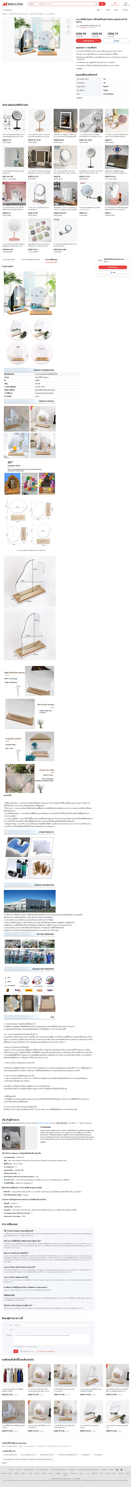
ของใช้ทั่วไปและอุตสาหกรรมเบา (18, 14)
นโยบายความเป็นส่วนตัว (42, 1469)
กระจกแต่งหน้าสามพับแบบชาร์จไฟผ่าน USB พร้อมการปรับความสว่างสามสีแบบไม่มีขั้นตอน (39, 172)
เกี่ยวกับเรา (11, 1469)
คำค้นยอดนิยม (72, 1469)
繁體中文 (24, 1473)
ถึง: (11, 1330)
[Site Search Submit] (102, 4)
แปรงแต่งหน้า (85, 1455)
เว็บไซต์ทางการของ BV (44, 1123)
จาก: (11, 1325)
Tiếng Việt (121, 1473)
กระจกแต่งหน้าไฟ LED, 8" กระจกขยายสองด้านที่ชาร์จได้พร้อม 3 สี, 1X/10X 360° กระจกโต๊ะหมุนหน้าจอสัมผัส (39, 136)
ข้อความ (19, 1469)
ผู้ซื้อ (98, 10)
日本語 (30, 1473)
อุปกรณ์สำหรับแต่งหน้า (37, 14)
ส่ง (16, 1351)
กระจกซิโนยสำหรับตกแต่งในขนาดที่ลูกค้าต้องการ (13, 172)
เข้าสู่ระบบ (126, 5)
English (10, 1473)
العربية (87, 1473)
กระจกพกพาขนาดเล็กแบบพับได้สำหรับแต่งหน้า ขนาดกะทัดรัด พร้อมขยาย (116, 135)
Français (37, 1473)
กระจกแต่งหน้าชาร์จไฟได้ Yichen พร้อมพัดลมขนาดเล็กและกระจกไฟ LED (116, 208)
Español (44, 1473)
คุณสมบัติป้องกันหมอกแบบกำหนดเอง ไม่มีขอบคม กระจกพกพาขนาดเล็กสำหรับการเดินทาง (39, 245)
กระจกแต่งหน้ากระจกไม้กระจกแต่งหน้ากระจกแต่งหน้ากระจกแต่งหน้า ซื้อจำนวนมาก (28, 1459)
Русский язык (73, 1473)
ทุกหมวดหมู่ (8, 10)
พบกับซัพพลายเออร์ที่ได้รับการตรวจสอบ (88, 1469)
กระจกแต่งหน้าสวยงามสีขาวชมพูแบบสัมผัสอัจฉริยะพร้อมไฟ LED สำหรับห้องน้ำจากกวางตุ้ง (13, 245)
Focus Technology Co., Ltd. (67, 1478)
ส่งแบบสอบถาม (88, 41)
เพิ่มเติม (4, 1463)
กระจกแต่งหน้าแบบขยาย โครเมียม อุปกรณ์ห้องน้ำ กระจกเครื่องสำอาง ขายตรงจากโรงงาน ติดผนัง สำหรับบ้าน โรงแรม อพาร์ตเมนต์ (90, 136)
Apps (115, 10)
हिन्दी (101, 1473)
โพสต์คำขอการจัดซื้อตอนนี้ (45, 1351)
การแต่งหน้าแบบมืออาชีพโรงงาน (67, 1455)
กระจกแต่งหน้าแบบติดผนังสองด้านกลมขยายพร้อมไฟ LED (65, 245)
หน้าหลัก (4, 14)
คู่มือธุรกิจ (111, 1469)
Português (58, 1473)
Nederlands (95, 1473)
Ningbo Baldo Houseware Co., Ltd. (90, 25)
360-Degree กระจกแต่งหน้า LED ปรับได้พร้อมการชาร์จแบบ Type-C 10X (90, 172)
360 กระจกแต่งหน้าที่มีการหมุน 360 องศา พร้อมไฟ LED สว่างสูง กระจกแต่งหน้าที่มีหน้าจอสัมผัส (65, 172)
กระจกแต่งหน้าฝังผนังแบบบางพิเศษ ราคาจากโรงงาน (89, 208)
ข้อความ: (9, 1335)
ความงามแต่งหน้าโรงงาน (28, 1455)
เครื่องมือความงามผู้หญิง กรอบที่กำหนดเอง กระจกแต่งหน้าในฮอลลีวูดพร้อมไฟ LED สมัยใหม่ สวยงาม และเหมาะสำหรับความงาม (65, 136)
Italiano (65, 1473)
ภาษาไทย (107, 1473)
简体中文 (16, 1473)
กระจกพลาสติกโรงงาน (10, 1455)
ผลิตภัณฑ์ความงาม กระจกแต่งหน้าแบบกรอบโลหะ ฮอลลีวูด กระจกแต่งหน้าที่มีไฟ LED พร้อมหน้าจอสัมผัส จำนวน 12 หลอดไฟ (65, 209)
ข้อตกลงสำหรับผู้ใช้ (28, 1469)
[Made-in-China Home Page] (12, 4)
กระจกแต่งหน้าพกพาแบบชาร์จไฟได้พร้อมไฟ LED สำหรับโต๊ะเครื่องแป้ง (12, 208)
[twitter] (121, 1469)
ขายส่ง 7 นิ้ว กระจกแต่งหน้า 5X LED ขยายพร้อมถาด (38, 208)
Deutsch (51, 1473)
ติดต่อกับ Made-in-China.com (58, 1469)
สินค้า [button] (32, 4)
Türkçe (114, 1473)
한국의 (81, 1473)
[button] (96, 4)
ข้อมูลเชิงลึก (104, 1469)
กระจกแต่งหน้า (50, 14)
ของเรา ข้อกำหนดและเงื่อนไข (120, 1480)
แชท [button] (117, 41)
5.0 (106, 262)
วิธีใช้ (108, 10)
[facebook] (117, 1469)
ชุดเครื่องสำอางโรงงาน (47, 1455)
